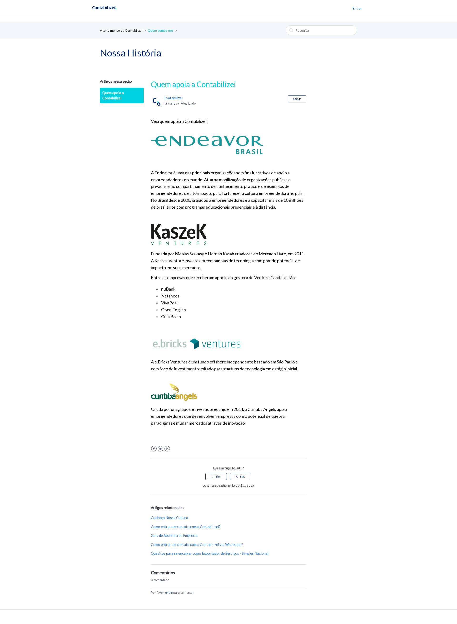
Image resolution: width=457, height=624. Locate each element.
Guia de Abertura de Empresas (174, 535)
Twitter (161, 449)
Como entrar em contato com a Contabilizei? (186, 526)
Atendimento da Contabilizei (121, 30)
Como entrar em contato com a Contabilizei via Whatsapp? (197, 544)
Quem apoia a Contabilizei (113, 95)
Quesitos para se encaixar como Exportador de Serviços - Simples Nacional (209, 553)
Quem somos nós (161, 30)
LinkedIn (167, 449)
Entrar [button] (357, 8)
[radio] (216, 476)
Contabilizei (173, 98)
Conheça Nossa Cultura (169, 517)
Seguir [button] (297, 99)
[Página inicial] (104, 11)
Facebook (154, 449)
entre (169, 592)
